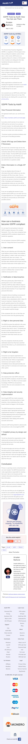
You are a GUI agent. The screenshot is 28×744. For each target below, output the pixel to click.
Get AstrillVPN (14, 529)
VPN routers (22, 611)
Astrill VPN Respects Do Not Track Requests (15, 597)
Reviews (22, 635)
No (17, 541)
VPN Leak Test (22, 645)
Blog (22, 625)
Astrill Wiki (8, 630)
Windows (8, 642)
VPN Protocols (22, 621)
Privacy (21, 547)
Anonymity (11, 13)
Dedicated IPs (22, 618)
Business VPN (8, 616)
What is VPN (8, 618)
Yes (10, 541)
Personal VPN (8, 611)
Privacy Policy (22, 664)
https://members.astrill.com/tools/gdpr (14, 117)
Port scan (22, 652)
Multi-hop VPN (22, 616)
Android (8, 654)
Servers (22, 623)
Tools (18, 13)
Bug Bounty (22, 671)
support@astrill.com (18, 494)
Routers (8, 657)
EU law (8, 547)
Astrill (24, 84)
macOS (8, 645)
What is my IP (22, 642)
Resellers (8, 666)
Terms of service (22, 669)
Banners (8, 669)
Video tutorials (8, 633)
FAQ (8, 628)
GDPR (14, 547)
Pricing (8, 614)
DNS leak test (22, 657)
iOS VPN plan (8, 621)
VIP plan (22, 614)
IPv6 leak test (22, 654)
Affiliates (8, 664)
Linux (8, 647)
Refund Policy (22, 666)
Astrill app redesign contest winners (16, 594)
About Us (22, 633)
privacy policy (5, 99)
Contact (8, 635)
